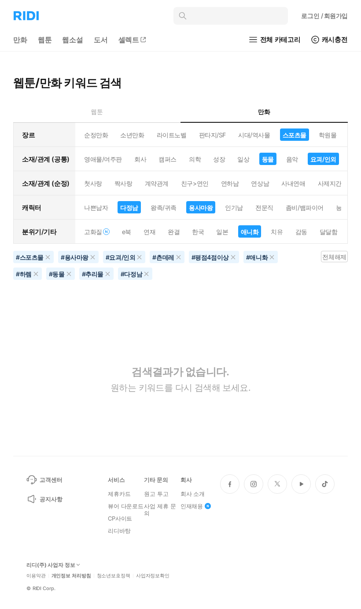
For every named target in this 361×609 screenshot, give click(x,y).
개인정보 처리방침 (71, 576)
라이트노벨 (172, 135)
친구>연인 (195, 183)
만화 (20, 39)
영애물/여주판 (103, 159)
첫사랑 (93, 183)
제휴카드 (119, 493)
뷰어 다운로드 (126, 506)
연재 (149, 231)
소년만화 (132, 135)
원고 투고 (156, 493)
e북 (126, 231)
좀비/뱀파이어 (305, 207)
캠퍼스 (167, 159)
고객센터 (51, 479)
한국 (198, 231)
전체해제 (334, 256)
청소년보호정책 (113, 576)
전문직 (264, 207)
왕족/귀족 (164, 207)
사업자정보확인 (152, 576)
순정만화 (96, 135)
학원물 (328, 135)
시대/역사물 (254, 135)
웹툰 (45, 39)
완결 (174, 231)
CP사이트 (120, 518)
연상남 (260, 183)
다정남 (129, 207)
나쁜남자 (96, 207)
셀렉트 (129, 39)
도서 (101, 39)
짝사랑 (123, 183)
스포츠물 (294, 135)
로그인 (324, 15)
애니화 (250, 231)
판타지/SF (212, 135)
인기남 (234, 207)
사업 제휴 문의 (160, 510)
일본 (222, 231)
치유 (277, 231)
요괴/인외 (323, 159)
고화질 (93, 231)
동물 (268, 159)
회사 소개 (192, 493)
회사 (140, 159)
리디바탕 (119, 530)
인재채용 (191, 506)
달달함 (329, 231)
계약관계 (157, 183)
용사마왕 (201, 207)
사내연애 (293, 183)
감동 (301, 231)
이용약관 (36, 576)
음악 (292, 159)
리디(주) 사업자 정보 (50, 565)
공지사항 (51, 499)
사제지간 (330, 183)
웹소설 (72, 39)
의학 (195, 159)
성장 (219, 159)
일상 (243, 159)
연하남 (230, 183)
